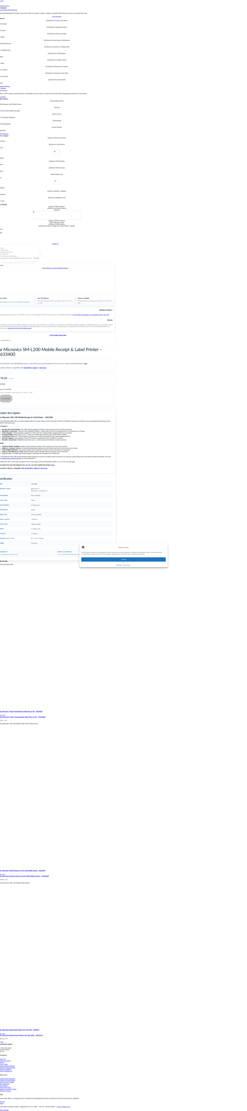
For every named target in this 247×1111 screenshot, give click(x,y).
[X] (3, 344)
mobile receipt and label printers (11, 458)
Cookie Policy (119, 565)
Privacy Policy (126, 565)
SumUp (34, 368)
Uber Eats (42, 368)
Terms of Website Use (63, 1107)
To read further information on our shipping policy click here (90, 315)
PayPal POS (28, 368)
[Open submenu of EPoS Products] (9, 134)
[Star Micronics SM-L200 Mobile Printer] (55, 280)
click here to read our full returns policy (20, 328)
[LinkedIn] (8, 344)
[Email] (13, 344)
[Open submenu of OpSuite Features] (10, 86)
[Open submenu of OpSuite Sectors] (9, 6)
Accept (123, 559)
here (85, 363)
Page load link (4, 1110)
